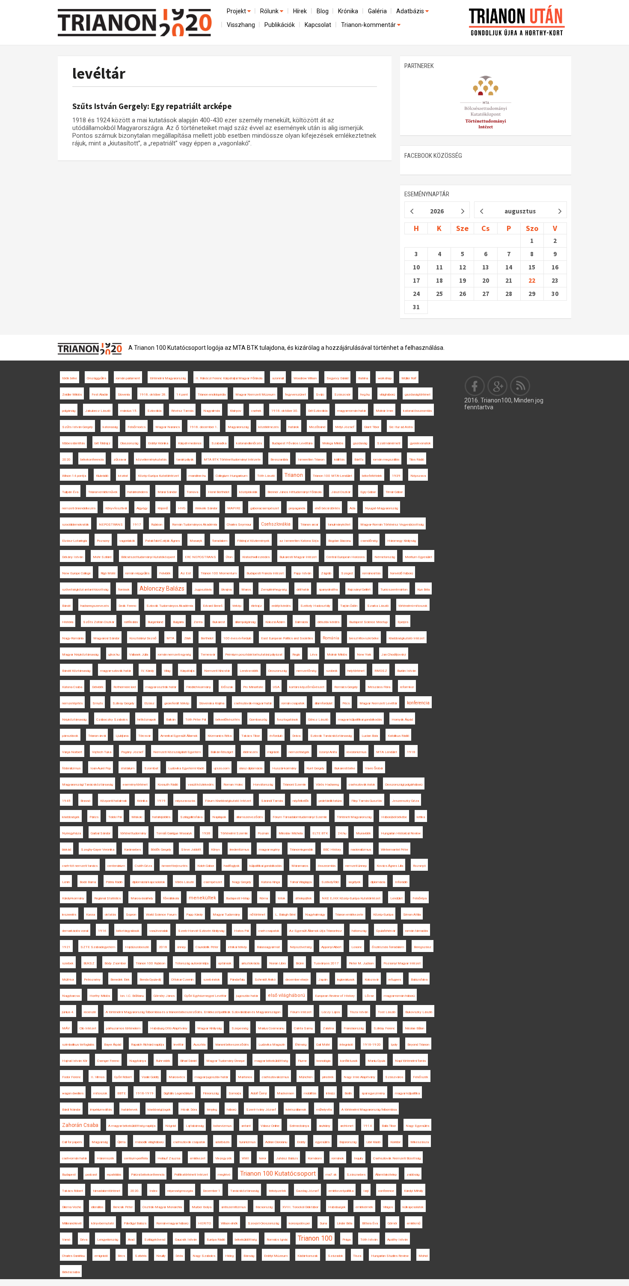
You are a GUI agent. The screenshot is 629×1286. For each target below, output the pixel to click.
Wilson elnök (229, 1223)
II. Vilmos (97, 1077)
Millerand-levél (71, 1223)
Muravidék (363, 833)
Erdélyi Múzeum (276, 1256)
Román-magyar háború (172, 1223)
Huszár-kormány (284, 768)
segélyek (354, 882)
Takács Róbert (72, 1191)
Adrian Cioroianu (276, 1142)
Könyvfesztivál (116, 508)
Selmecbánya (299, 1126)
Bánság (248, 1256)
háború (231, 1110)
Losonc (356, 947)
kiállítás (339, 459)
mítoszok (100, 1093)
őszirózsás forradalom (388, 947)
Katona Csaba (72, 687)
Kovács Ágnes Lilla (390, 866)
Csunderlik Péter (207, 947)
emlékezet (197, 1158)
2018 (163, 947)
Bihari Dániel (188, 1061)
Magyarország (238, 427)
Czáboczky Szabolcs (112, 719)
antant (246, 1126)
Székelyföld (329, 882)
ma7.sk (331, 1175)
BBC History (332, 849)
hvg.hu (365, 394)
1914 (367, 1126)
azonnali (278, 378)
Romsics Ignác (277, 1240)
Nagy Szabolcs (204, 1256)
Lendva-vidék (249, 671)
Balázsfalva (419, 979)
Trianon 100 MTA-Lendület (332, 476)
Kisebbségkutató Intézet (406, 638)
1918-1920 (372, 1045)
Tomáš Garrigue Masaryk (174, 833)
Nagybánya (137, 1061)
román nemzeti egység (174, 654)
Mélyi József (344, 427)
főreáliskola (171, 898)
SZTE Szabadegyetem (97, 947)
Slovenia (124, 394)
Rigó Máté (108, 573)
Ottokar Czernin (182, 979)
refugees (395, 979)
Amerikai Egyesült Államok (179, 736)
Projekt (237, 11)
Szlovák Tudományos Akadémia (169, 606)
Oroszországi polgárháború (403, 784)
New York (364, 654)
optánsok (224, 963)
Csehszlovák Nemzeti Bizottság (397, 1158)
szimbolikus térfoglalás (78, 1045)
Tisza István (359, 1012)
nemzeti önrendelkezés (78, 508)
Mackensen (285, 1093)
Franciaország (354, 1028)
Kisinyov (235, 411)
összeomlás (326, 866)
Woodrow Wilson (305, 378)
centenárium (116, 866)
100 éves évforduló (237, 638)
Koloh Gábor (205, 866)
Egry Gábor (368, 492)
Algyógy (142, 508)
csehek (256, 411)
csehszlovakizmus (275, 1077)
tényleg (212, 1110)
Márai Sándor (167, 492)
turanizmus (247, 1142)
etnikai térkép (237, 947)
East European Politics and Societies (287, 638)
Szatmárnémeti (388, 443)
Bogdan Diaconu (339, 541)
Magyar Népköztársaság (80, 654)
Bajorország (347, 1142)
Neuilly (161, 1256)
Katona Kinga (270, 882)
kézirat (123, 476)
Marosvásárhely (142, 898)
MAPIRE (233, 508)
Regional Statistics (107, 898)
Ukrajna (226, 589)
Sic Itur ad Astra (400, 427)
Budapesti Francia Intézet (265, 573)
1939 (396, 476)
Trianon (294, 475)
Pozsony (103, 541)
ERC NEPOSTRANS (200, 557)
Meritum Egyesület (418, 557)
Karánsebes (132, 849)
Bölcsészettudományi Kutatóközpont (148, 557)
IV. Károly (147, 671)
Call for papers (72, 1142)
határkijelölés (161, 817)
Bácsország (264, 1207)
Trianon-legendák (301, 849)
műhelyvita (324, 1110)
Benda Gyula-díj (150, 979)
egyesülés (322, 1142)
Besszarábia (279, 459)
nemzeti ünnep (356, 866)
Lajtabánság (195, 1126)
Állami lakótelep (386, 1175)
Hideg (229, 1256)
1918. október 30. (284, 411)
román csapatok (293, 703)
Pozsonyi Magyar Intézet (402, 963)
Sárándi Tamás (272, 801)
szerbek (68, 963)
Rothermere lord (124, 687)
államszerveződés (249, 817)
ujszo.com (221, 768)
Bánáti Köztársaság (76, 671)
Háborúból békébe (394, 817)
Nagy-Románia (72, 638)
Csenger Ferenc (108, 1061)
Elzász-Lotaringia (74, 541)
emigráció (101, 1256)
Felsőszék (420, 1077)
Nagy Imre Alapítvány (359, 1077)
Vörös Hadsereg (327, 784)
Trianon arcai (309, 524)
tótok (281, 898)
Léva (313, 654)
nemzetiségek (299, 752)
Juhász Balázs (287, 1158)
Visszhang (241, 24)
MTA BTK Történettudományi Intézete (232, 459)
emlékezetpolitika (341, 1191)
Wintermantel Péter (394, 849)
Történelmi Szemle (234, 833)
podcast (91, 1175)
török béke (69, 378)
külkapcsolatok (413, 1207)
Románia (331, 638)
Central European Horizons (345, 557)
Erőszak (227, 687)
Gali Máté (323, 1045)
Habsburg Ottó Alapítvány (168, 1028)
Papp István (302, 573)
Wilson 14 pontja (74, 476)
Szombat (151, 768)
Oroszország (277, 671)
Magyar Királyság (209, 1028)
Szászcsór (342, 394)
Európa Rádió (216, 1240)
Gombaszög (258, 719)
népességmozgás (180, 1191)
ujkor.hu (113, 654)
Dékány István (72, 557)
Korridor (395, 1142)
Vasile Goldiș (150, 1077)
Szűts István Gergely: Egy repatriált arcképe (152, 106)
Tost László (386, 1012)
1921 (66, 947)
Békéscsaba (71, 1272)
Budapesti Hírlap (237, 898)
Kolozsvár (372, 979)
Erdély (301, 1142)
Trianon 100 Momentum (219, 573)
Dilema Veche (71, 1207)
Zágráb (326, 573)
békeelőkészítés (228, 719)
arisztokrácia (250, 963)
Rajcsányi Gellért (359, 589)
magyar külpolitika (407, 1093)
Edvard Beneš (213, 606)
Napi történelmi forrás (410, 1061)
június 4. (68, 1012)
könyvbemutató (102, 1223)
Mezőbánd (317, 427)
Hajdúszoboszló (137, 947)
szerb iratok (211, 979)
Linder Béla (344, 1223)
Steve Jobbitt (191, 849)
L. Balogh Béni (285, 914)
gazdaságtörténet (417, 394)
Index (153, 1191)
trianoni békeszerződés (232, 1045)
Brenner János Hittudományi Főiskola (294, 492)
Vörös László (184, 882)
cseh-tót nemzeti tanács (80, 866)
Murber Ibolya (201, 1207)
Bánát (66, 606)
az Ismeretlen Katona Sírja (298, 541)
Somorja (234, 1093)
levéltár (98, 73)
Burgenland (155, 622)
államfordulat (323, 703)
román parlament (128, 378)
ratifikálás (131, 622)
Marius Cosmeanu (271, 1028)
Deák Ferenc (127, 606)
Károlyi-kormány (73, 898)
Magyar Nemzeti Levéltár (378, 703)
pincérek (328, 1077)
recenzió (90, 1012)
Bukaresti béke (344, 768)
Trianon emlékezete (349, 914)
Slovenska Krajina (211, 703)
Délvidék (98, 687)
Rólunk (270, 11)
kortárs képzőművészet (306, 687)
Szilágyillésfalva (191, 817)
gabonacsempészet (264, 508)
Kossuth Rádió (167, 784)
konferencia (418, 703)
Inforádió (401, 882)
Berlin (348, 1093)
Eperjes (403, 622)
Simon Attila (412, 914)
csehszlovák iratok (362, 784)
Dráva (296, 736)
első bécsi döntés (327, 508)
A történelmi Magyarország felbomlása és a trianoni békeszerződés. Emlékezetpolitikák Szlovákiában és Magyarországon (193, 1012)
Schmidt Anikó (265, 979)
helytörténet (356, 671)
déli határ (303, 589)
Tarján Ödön (348, 606)
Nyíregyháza (71, 833)
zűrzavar (119, 459)
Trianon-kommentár (369, 24)
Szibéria (140, 1256)
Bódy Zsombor (115, 963)
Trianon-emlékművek (103, 492)
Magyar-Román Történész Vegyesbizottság (392, 524)
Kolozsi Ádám (275, 622)
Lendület (396, 898)
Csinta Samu (303, 1028)
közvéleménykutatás (151, 459)
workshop (385, 378)
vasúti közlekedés (201, 784)
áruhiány (324, 1126)
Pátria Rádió (114, 882)
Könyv (215, 849)
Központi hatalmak (113, 801)
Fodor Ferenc (71, 1077)
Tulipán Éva (70, 492)
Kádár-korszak (307, 1256)
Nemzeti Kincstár (217, 671)
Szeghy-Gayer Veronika (97, 849)
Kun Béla (423, 589)
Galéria (377, 11)
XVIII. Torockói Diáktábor (300, 1207)
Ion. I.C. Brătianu (132, 996)
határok (293, 427)
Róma (263, 898)
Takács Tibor (250, 736)
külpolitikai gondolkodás (265, 866)
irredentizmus (239, 849)
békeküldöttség (246, 1240)
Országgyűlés (96, 378)
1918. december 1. (204, 427)
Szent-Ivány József (261, 1110)
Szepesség (239, 1028)
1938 (206, 833)
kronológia (323, 1061)
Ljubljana (122, 736)
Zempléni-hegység (274, 589)
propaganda (297, 508)
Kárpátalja (187, 671)
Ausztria (199, 1045)
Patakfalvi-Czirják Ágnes (162, 541)
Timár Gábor (394, 492)
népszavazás (185, 801)
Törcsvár (144, 736)
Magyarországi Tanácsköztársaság (87, 784)
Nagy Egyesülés (417, 1126)
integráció (346, 1045)
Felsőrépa (419, 898)
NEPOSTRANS (111, 524)
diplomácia (378, 882)
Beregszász (422, 947)
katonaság (110, 427)
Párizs (93, 817)
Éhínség (300, 1045)
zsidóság (412, 1175)
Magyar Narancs (167, 427)
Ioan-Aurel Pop (100, 768)
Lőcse (369, 996)
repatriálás (114, 1175)
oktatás (110, 914)
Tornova (192, 492)
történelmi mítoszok (412, 606)
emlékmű (413, 1223)
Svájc (320, 394)
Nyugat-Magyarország (381, 508)
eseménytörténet (135, 784)
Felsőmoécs (136, 427)
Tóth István (368, 1240)
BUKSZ (89, 963)
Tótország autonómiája (191, 963)
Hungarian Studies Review (390, 1256)
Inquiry (358, 1158)
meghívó (224, 1175)
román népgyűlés (137, 573)
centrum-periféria (136, 1158)
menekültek (202, 898)
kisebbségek (71, 817)
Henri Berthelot (218, 492)
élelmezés (250, 752)
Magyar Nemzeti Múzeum (255, 394)
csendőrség (369, 541)
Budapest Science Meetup (368, 622)
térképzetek (277, 1191)
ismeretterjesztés (174, 866)
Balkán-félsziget (222, 752)
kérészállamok (296, 1110)
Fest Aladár (100, 394)
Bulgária (178, 622)
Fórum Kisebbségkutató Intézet (228, 801)
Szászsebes (356, 1175)
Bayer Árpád (112, 1045)
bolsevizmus (222, 1126)
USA (276, 687)
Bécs (121, 1256)
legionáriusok (346, 979)
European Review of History (335, 996)
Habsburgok (337, 1207)
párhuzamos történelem (123, 1028)
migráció (273, 752)
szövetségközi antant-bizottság (85, 589)
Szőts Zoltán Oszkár (98, 622)
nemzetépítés (72, 703)
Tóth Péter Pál (195, 719)
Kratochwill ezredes (256, 557)
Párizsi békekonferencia (147, 1175)
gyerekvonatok (420, 443)
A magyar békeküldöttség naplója (131, 1126)
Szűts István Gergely (77, 427)
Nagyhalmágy (315, 914)
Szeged (347, 573)
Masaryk (196, 541)
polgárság (68, 411)
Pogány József (132, 752)
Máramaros (299, 866)
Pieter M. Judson (361, 963)
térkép (236, 606)
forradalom (219, 541)
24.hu (342, 833)
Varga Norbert (72, 752)
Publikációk (279, 24)
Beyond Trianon (418, 1045)
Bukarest (218, 622)
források (124, 589)
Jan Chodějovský (393, 654)
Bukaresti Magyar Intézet (298, 557)
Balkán (170, 719)
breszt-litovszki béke (364, 638)
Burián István (406, 671)
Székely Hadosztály (315, 606)
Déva (83, 1240)
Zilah (187, 638)
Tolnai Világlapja (301, 882)
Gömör (392, 1223)
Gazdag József (307, 1191)
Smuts (97, 703)
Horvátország (263, 784)
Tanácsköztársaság (244, 1191)
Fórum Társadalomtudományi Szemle (300, 817)
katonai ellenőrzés (249, 443)
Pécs (346, 703)
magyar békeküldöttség (271, 1061)
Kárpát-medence (190, 443)
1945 (66, 801)
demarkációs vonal (75, 931)
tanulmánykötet (339, 524)
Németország (384, 557)
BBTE (121, 1093)
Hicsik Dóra (189, 1110)
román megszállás (386, 459)
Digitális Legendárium (178, 1093)
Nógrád (170, 1126)
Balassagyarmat (268, 947)
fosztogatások (287, 719)
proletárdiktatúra (330, 801)
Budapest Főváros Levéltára (292, 443)
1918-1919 (145, 1093)
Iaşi (365, 1191)
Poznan (263, 833)
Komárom (315, 1158)
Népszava (418, 476)
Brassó (85, 801)
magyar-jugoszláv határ (211, 1077)
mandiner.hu (197, 476)
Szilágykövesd (154, 1240)
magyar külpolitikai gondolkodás (360, 719)
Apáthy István (397, 1240)
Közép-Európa (383, 914)
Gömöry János (164, 996)
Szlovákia (154, 411)
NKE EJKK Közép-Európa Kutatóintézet (351, 898)
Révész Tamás (182, 411)
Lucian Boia (370, 736)
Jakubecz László (97, 411)
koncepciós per (299, 1223)
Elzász (149, 703)
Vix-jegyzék (223, 1158)
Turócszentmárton (393, 589)
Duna (323, 1223)
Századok (335, 1256)
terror (262, 1158)
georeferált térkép (176, 703)
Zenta (197, 622)
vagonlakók (127, 541)
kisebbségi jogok (159, 1110)
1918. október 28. (152, 394)
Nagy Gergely (241, 882)
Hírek (300, 11)
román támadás (416, 931)
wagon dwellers (72, 1093)
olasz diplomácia (250, 768)
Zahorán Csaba (80, 1125)
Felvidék (165, 573)
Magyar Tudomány (226, 914)
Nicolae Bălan (414, 1028)
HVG (181, 508)
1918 (411, 752)
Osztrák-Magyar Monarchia (162, 1207)
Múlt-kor (68, 979)
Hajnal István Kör (74, 1061)
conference (386, 1191)
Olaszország (129, 443)
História (67, 622)
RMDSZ (380, 671)
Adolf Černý (259, 1093)
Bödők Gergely (161, 849)
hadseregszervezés (94, 606)
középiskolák (248, 492)
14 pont (182, 394)
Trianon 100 (315, 1238)
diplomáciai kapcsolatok (148, 882)
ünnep (181, 947)
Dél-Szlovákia (317, 411)
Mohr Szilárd (102, 557)
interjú (330, 1093)
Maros (246, 589)
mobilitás (310, 1093)
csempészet (213, 882)
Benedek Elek (120, 979)
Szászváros (394, 1077)
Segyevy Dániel (337, 378)
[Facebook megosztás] (475, 385)
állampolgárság (245, 622)
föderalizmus (71, 768)
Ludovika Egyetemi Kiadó (186, 768)
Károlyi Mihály (413, 1191)
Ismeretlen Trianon (311, 459)
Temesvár (208, 654)
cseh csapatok (268, 931)
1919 (161, 801)
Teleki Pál (115, 817)
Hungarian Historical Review (401, 833)
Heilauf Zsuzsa (168, 1158)
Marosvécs (177, 1077)
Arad (131, 1240)
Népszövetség (301, 947)
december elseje (297, 979)
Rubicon (156, 524)
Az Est (186, 573)
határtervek (130, 1110)
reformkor (407, 687)
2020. (134, 1191)
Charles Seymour (239, 524)
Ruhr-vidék (163, 1061)
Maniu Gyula (376, 1061)
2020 (66, 459)
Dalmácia (301, 622)
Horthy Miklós (99, 996)
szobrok (332, 671)
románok (338, 1158)
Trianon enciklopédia (211, 394)
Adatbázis (410, 11)
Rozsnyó (419, 866)
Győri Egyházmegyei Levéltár (205, 996)
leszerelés (69, 914)
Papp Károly (194, 914)
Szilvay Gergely (123, 703)
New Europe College (76, 573)
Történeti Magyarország (354, 817)
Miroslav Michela (291, 833)
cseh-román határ (74, 1158)
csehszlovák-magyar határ (253, 703)
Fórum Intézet (301, 1012)
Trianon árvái (97, 736)
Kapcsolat (318, 24)
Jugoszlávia (202, 589)
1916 (102, 931)
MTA (170, 638)
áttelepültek (303, 898)
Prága (346, 1240)
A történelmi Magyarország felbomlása (369, 1110)
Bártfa (358, 459)
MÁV (66, 1028)
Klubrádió (102, 476)
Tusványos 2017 (326, 963)
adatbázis (222, 1142)
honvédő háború (401, 573)
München (305, 1077)
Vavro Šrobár (374, 768)
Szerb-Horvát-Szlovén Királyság (201, 931)
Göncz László (318, 719)
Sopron (131, 914)
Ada (352, 508)
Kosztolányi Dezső (143, 638)
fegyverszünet (295, 394)
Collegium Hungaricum (231, 476)
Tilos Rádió (416, 459)
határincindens (138, 492)
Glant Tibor (371, 427)
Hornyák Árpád (402, 719)
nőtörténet (257, 914)
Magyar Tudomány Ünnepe (225, 1061)
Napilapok (219, 817)
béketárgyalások (127, 931)
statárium (127, 768)
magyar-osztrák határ (160, 687)
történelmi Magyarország (168, 378)
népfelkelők (301, 801)
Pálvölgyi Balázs (135, 1223)
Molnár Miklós (337, 654)
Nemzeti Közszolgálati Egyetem (177, 752)
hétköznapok (146, 719)
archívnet (346, 1126)
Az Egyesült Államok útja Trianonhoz (315, 931)
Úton (229, 557)
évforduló (276, 736)
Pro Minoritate (253, 687)
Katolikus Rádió (398, 736)
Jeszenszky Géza (405, 801)
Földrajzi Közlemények (253, 541)
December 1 (211, 1191)
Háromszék (105, 1158)
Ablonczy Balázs (161, 588)
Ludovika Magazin (271, 1045)
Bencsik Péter (123, 1207)
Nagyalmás (211, 411)
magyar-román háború (399, 996)
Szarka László (378, 606)
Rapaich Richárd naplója (147, 1045)
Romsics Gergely (346, 687)
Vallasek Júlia (138, 654)
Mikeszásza (419, 1142)
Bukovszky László (418, 1012)
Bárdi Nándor (71, 1110)
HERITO (204, 1223)
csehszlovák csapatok (189, 1142)
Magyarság (100, 1142)
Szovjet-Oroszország (263, 1223)
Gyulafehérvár (385, 931)
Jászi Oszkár (340, 492)
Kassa (90, 914)
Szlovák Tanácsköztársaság (331, 736)
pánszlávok (70, 736)
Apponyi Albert (331, 947)
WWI (245, 1158)
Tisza (357, 1256)
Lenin (66, 882)
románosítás (371, 573)
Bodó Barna (88, 882)
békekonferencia (92, 459)
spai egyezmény (373, 1093)
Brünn (300, 963)
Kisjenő (162, 508)
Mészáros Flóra (379, 687)
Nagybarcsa (71, 996)
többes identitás (73, 443)
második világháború (149, 1142)
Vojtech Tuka (101, 752)
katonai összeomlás (417, 411)
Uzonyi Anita (328, 752)
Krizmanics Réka (219, 736)
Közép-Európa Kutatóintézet (158, 476)
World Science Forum (161, 914)
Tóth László (266, 476)
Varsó (66, 1240)
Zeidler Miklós (72, 394)
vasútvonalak (158, 931)
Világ (167, 671)
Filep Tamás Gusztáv (366, 801)
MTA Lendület (386, 752)
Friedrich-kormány (198, 687)
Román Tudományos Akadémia (194, 524)
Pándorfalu (237, 979)
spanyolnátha (328, 589)
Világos (388, 1207)
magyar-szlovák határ (115, 671)
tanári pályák (185, 459)
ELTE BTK (320, 833)
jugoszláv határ (247, 996)
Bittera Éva (370, 1223)
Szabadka (218, 443)
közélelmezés (268, 427)
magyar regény (269, 849)
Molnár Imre (384, 411)
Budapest (69, 1175)
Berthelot (207, 638)
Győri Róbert (123, 1077)
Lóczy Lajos (330, 1012)
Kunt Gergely (315, 768)
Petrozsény (92, 979)
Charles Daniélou (73, 1256)
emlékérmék (364, 1207)
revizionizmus (356, 752)
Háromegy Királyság (401, 541)
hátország (359, 931)
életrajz (256, 606)
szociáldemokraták (75, 524)
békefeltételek (372, 476)
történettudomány (133, 833)
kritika (421, 817)
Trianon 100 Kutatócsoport (278, 1173)
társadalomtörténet (106, 1191)
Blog (323, 11)
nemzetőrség (306, 671)
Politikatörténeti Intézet (191, 1175)
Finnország (211, 1093)
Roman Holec (233, 784)
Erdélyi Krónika (158, 443)
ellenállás (97, 1207)
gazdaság (360, 443)
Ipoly (394, 1045)
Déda (179, 1256)
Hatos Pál (241, 931)
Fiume (302, 1061)
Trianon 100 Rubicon (150, 963)
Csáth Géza (143, 866)
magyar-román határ (351, 411)
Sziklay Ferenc (384, 1028)
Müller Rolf (408, 378)
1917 (137, 524)
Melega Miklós (332, 443)
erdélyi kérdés (281, 606)
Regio (296, 654)
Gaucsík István (186, 1240)
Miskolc (136, 817)
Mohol (422, 1256)
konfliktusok (349, 1061)
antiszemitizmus (233, 1207)
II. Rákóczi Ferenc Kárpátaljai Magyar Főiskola (229, 378)
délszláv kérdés (328, 622)
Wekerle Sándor (206, 508)
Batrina (363, 378)
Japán (322, 979)
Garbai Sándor (100, 833)
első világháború (286, 995)
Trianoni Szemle (294, 784)
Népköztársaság (74, 719)
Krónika (348, 11)
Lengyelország (107, 1240)
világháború (387, 394)
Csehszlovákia (276, 524)
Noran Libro (277, 963)
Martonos (245, 1077)
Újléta (121, 1142)
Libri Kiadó (373, 1142)
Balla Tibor (389, 1126)
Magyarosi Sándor (106, 638)
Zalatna (328, 1028)
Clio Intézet (88, 1028)
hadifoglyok (232, 866)
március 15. (128, 411)
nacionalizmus (361, 849)
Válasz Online (270, 1126)
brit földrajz (102, 443)
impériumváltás (101, 1110)
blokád (66, 849)
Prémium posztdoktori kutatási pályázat (253, 654)
